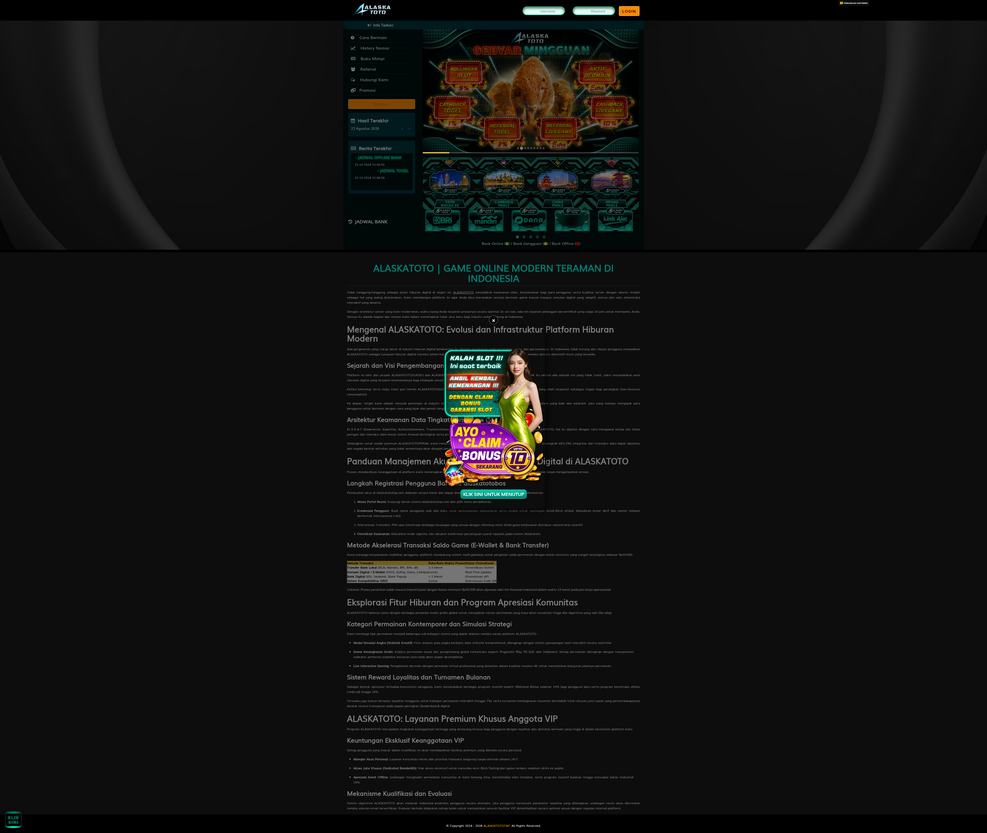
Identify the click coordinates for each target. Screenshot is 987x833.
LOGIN (629, 11)
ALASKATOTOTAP (496, 825)
